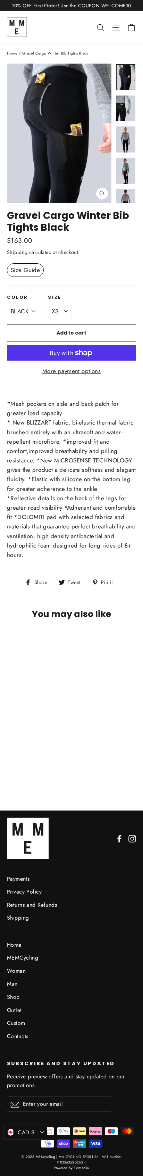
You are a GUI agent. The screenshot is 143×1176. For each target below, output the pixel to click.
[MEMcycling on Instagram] (132, 838)
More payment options (71, 371)
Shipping (17, 252)
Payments (18, 879)
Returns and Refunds (32, 905)
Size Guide (25, 270)
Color (17, 297)
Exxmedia (81, 1167)
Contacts (17, 1036)
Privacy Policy (24, 892)
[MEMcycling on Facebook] (119, 838)
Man (12, 984)
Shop (13, 997)
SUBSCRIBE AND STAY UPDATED (61, 1063)
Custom (16, 1023)
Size (54, 297)
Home (12, 53)
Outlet (14, 1010)
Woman (16, 971)
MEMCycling (22, 958)
